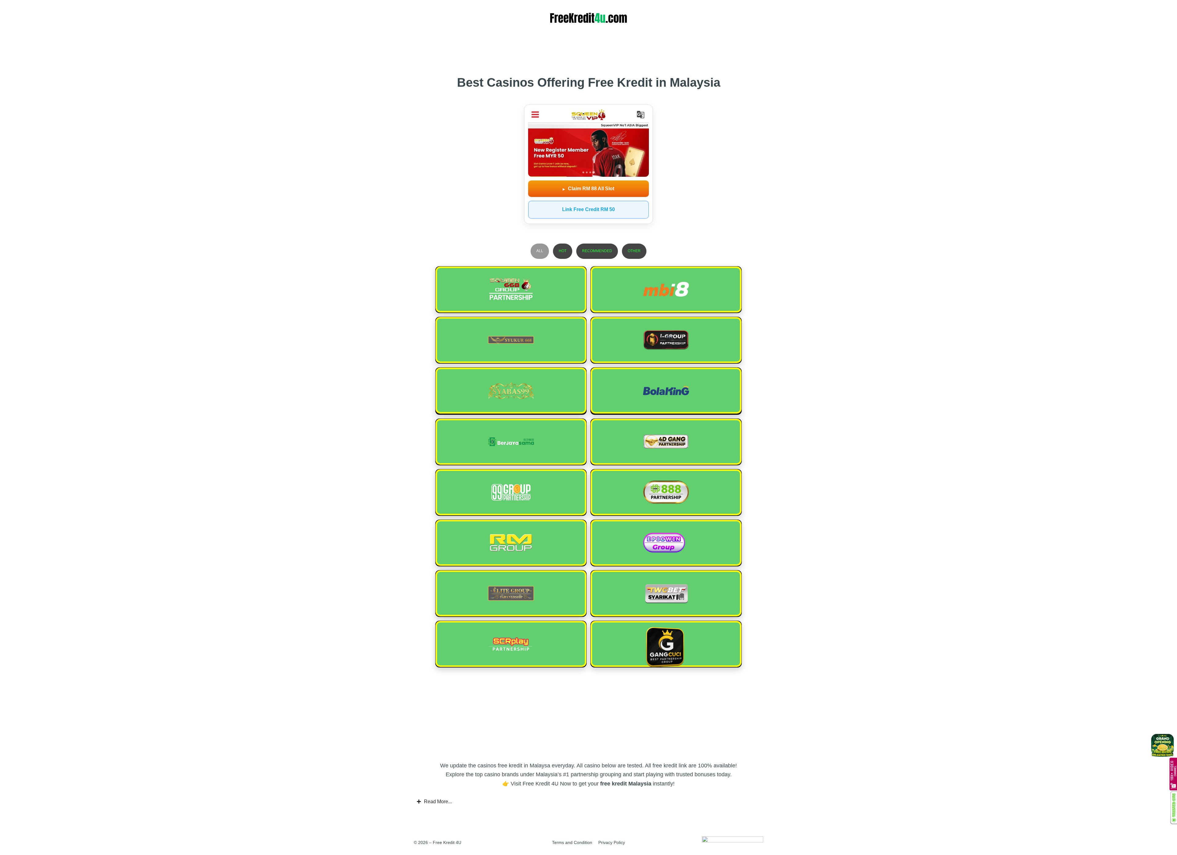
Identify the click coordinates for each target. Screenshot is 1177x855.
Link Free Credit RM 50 (588, 209)
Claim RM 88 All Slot (588, 188)
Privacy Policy (611, 842)
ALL (539, 251)
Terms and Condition (572, 842)
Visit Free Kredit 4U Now (541, 784)
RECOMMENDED (597, 251)
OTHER (634, 251)
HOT (562, 251)
